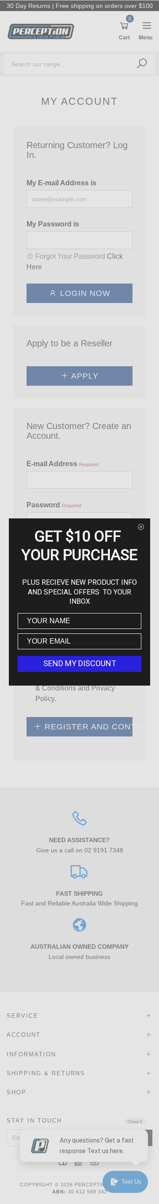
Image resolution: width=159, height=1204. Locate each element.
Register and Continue (87, 726)
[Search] (142, 64)
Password (43, 505)
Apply (83, 376)
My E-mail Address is (61, 183)
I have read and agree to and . (83, 688)
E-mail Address (51, 464)
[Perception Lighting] (43, 31)
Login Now (83, 293)
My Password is (52, 224)
